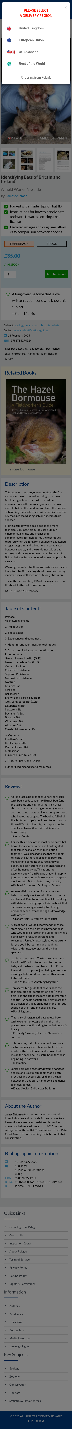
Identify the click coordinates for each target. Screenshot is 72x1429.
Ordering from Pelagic (36, 77)
